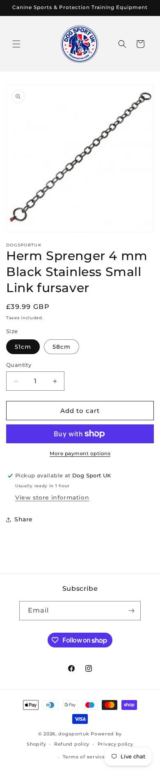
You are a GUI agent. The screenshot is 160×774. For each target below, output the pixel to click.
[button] (16, 44)
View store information (52, 497)
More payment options (80, 453)
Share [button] (23, 519)
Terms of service (84, 757)
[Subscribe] (131, 610)
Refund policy (71, 744)
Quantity (18, 365)
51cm (23, 346)
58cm (62, 346)
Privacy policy (115, 744)
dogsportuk (73, 734)
